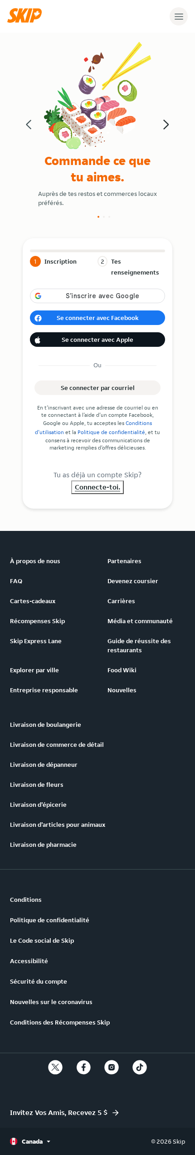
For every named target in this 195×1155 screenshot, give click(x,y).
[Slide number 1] (98, 217)
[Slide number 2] (104, 217)
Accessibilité (29, 961)
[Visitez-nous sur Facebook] (83, 1067)
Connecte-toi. (97, 487)
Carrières (121, 601)
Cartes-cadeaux (32, 601)
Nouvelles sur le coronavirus (51, 1002)
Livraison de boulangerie (45, 724)
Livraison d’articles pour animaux (57, 824)
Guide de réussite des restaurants (139, 645)
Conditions (26, 899)
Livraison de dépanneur (44, 764)
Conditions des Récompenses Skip (60, 1022)
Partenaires (124, 561)
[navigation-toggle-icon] (179, 16)
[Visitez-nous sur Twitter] (55, 1067)
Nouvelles (121, 690)
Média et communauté (140, 621)
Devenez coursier (132, 581)
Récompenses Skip (37, 621)
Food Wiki (121, 670)
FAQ (16, 581)
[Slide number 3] (109, 217)
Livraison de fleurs (36, 784)
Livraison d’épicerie (38, 804)
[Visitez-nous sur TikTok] (139, 1067)
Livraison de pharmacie (43, 844)
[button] (26, 20)
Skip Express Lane (36, 641)
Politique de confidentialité (111, 432)
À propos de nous (35, 561)
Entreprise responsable (44, 690)
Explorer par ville (34, 670)
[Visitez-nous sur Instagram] (111, 1067)
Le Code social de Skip (42, 940)
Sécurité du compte (38, 981)
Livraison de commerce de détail (57, 744)
